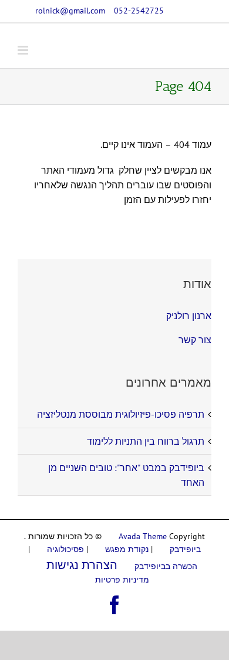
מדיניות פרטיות (122, 579)
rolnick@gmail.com (70, 10)
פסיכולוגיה (65, 549)
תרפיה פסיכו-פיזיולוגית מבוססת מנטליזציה (120, 414)
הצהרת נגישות (81, 565)
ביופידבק (185, 549)
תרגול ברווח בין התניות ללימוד (145, 441)
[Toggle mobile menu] (24, 50)
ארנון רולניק (188, 315)
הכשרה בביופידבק (165, 566)
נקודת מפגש (127, 549)
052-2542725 (139, 10)
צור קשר (195, 340)
